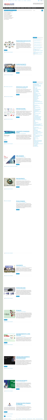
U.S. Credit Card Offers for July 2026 (38, 50)
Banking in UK (35, 99)
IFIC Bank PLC (18, 310)
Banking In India (36, 97)
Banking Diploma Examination (37, 95)
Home (4, 0)
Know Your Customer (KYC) (37, 131)
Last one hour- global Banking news (38, 132)
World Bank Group (36, 146)
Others (34, 139)
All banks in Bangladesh (20, 201)
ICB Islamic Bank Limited (20, 287)
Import (34, 121)
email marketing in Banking (37, 113)
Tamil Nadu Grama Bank (37, 42)
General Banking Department (37, 117)
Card (13, 0)
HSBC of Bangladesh (20, 155)
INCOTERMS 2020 (36, 122)
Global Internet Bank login (37, 118)
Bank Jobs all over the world (37, 89)
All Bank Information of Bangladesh (9, 96)
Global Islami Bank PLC (20, 178)
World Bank (25, 0)
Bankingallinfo (24, 133)
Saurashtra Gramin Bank (37, 40)
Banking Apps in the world (37, 93)
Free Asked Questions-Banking (37, 116)
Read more (5, 50)
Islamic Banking (36, 130)
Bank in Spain (35, 88)
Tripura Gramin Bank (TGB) (37, 45)
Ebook (34, 112)
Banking (35, 92)
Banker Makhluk (24, 65)
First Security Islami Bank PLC (21, 380)
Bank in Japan (35, 87)
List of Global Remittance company (38, 135)
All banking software (36, 84)
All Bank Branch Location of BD (22, 86)
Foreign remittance (36, 115)
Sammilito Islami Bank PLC (21, 64)
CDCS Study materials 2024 (37, 109)
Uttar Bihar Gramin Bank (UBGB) (38, 47)
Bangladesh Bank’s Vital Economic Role (23, 40)
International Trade (36, 127)
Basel (34, 106)
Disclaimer (19, 0)
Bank (6, 0)
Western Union (29, 0)
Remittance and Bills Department (38, 140)
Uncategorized (35, 145)
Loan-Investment (36, 137)
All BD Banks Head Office (20, 108)
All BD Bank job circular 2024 (37, 85)
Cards (34, 108)
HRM (34, 120)
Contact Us (16, 0)
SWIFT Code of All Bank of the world (38, 143)
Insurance (35, 123)
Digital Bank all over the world (37, 111)
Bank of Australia (36, 90)
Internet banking (36, 129)
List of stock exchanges (37, 136)
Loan (22, 0)
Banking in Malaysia (36, 98)
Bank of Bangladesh (15, 166)
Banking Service (10, 0)
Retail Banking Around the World (38, 141)
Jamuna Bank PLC (19, 265)
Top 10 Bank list (36, 144)
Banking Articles (36, 94)
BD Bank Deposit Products (37, 107)
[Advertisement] (18, 25)
